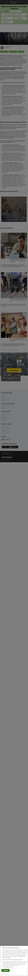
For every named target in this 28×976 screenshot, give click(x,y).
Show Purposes (5, 974)
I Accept (5, 970)
